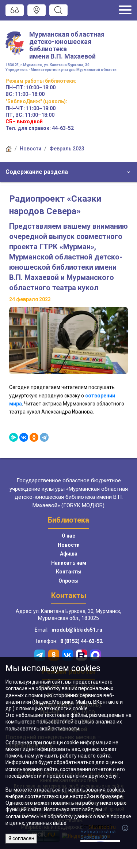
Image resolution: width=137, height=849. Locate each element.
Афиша (68, 554)
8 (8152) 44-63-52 (81, 641)
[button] (68, 172)
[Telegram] (44, 437)
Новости (30, 149)
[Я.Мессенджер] (13, 437)
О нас (68, 536)
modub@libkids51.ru (77, 630)
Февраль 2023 (66, 149)
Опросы (68, 581)
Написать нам (68, 563)
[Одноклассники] (34, 437)
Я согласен (21, 838)
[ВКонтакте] (23, 437)
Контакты (68, 572)
